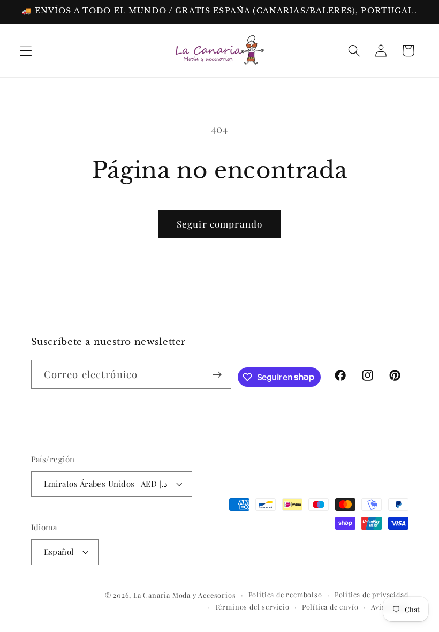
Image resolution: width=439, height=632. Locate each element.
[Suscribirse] (217, 374)
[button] (26, 50)
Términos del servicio (252, 606)
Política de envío (330, 606)
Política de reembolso (285, 594)
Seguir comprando (219, 223)
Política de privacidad (371, 594)
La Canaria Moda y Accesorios (184, 594)
